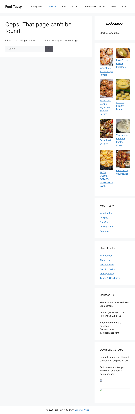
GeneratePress (82, 410)
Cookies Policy (107, 269)
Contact (76, 6)
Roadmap (105, 231)
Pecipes (104, 217)
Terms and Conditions (95, 6)
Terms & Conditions (110, 278)
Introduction (106, 213)
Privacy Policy (37, 6)
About (124, 6)
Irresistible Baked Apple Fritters (106, 71)
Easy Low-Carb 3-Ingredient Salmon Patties (105, 107)
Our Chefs (105, 222)
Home (64, 6)
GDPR (113, 6)
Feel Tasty (13, 7)
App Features (107, 264)
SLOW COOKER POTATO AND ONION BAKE (106, 179)
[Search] (49, 49)
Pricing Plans (106, 226)
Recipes (52, 6)
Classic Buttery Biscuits (120, 105)
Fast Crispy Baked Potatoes (122, 63)
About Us (105, 260)
